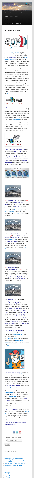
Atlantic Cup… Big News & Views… (14, 458)
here (7, 93)
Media (16, 16)
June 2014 (7, 474)
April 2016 (7, 472)
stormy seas (12, 239)
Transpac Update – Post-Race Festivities (15, 463)
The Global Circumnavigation (12, 20)
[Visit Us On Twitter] (17, 433)
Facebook (8, 338)
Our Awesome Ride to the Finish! (13, 465)
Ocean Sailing (19, 13)
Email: (6, 440)
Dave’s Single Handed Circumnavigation (15, 460)
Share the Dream (9, 23)
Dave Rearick (16, 119)
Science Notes (12, 396)
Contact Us (18, 23)
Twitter (15, 338)
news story (19, 213)
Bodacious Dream (9, 13)
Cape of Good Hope (9, 211)
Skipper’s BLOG (8, 16)
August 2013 (8, 476)
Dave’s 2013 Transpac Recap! (12, 462)
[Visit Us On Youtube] (19, 433)
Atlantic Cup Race (15, 52)
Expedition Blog (17, 334)
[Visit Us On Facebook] (14, 433)
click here (16, 69)
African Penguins (18, 210)
